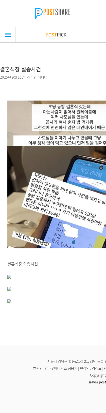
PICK (56, 34)
